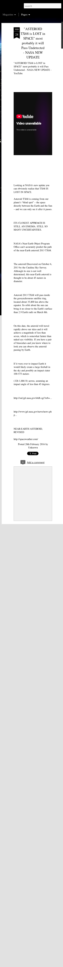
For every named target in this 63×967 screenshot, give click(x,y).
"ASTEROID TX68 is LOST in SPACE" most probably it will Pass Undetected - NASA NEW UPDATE (33, 43)
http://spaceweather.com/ (26, 439)
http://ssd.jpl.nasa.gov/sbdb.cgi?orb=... (33, 398)
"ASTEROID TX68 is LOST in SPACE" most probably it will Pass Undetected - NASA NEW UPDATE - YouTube (33, 68)
